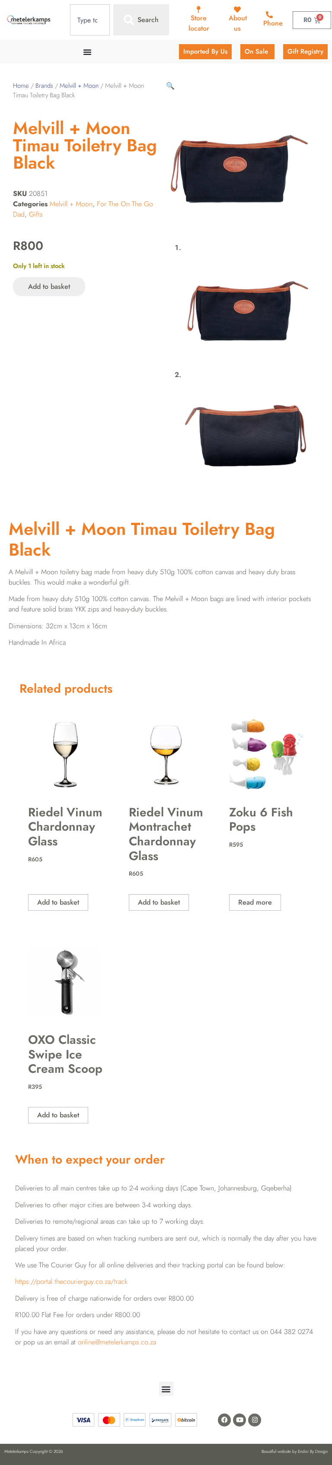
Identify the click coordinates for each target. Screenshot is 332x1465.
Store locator (198, 23)
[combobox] (90, 19)
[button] (170, 86)
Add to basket (49, 286)
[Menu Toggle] (87, 52)
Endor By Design (313, 1451)
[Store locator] (198, 9)
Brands (44, 85)
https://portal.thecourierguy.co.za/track (71, 1281)
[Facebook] (224, 1420)
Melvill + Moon (79, 85)
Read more (255, 902)
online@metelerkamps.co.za (117, 1342)
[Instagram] (254, 1420)
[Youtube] (239, 1420)
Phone (273, 23)
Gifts (35, 214)
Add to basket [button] (58, 902)
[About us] (237, 9)
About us (238, 23)
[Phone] (269, 14)
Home (21, 85)
